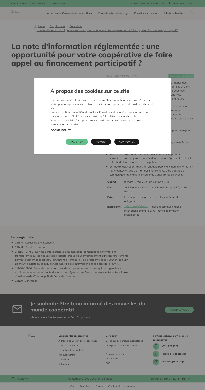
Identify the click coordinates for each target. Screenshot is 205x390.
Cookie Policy (60, 130)
